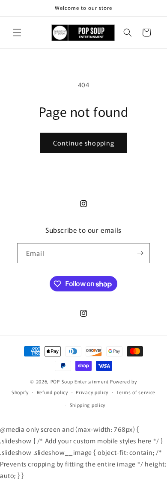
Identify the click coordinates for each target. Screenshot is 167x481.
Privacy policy (92, 392)
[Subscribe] (140, 253)
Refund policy (52, 392)
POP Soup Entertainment (80, 381)
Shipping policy (88, 404)
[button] (17, 32)
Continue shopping (83, 142)
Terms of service (135, 392)
